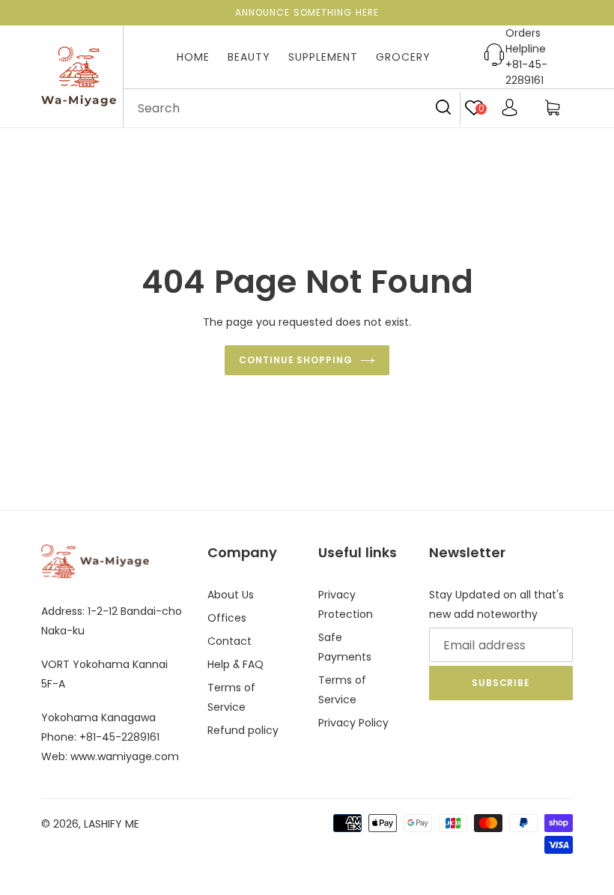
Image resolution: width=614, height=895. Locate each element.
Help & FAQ (235, 664)
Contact (229, 641)
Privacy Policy (353, 722)
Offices (226, 617)
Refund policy (243, 730)
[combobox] (292, 108)
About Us (230, 594)
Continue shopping (296, 360)
